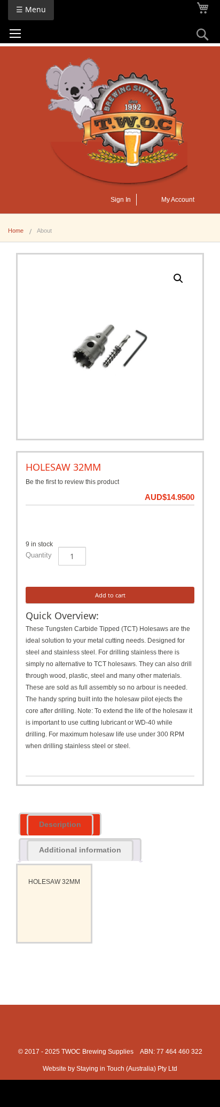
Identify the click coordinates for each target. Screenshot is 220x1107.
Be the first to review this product (72, 482)
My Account (177, 199)
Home (15, 230)
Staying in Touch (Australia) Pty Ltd (126, 1068)
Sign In (121, 199)
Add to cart (110, 595)
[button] (178, 278)
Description (60, 824)
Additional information (80, 850)
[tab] (60, 824)
